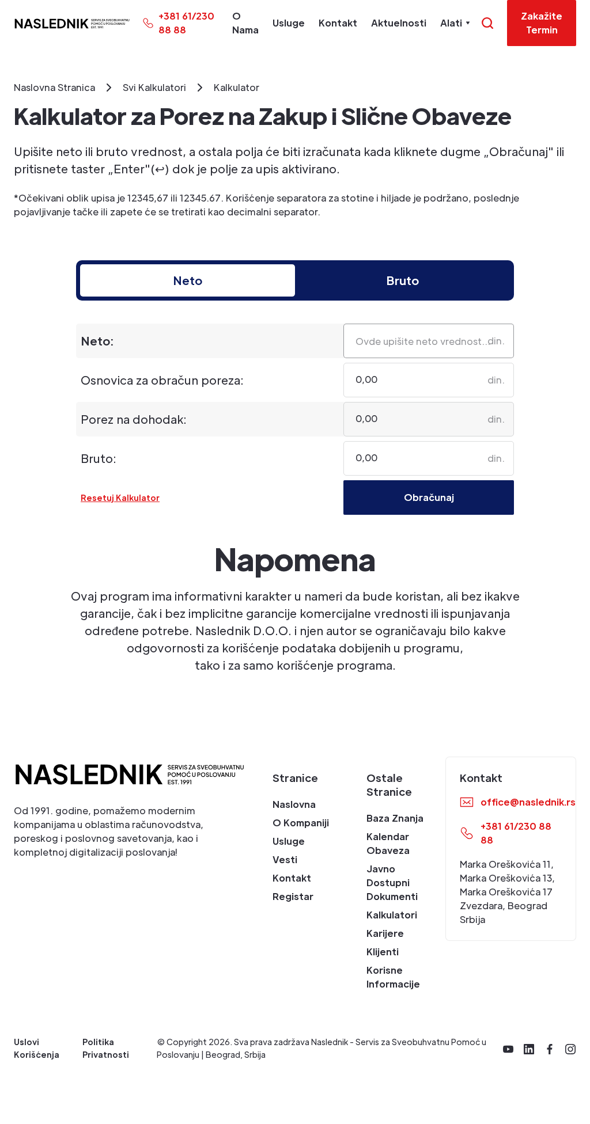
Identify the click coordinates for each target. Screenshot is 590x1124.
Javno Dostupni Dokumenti (392, 882)
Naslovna (294, 804)
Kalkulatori (391, 915)
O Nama (245, 23)
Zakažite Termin (541, 23)
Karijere (385, 933)
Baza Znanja (394, 818)
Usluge (289, 23)
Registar (293, 896)
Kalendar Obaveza (388, 843)
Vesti (285, 859)
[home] (72, 23)
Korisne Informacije (393, 977)
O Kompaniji (301, 823)
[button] (454, 23)
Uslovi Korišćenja (36, 1048)
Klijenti (382, 951)
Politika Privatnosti (105, 1048)
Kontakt (338, 23)
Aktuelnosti (398, 23)
